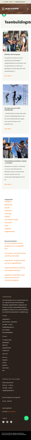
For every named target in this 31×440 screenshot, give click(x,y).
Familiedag (8, 213)
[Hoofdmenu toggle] (27, 9)
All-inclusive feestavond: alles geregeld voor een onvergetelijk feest (14, 246)
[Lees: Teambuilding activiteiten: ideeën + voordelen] (15, 148)
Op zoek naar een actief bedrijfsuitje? (12, 109)
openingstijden (12, 411)
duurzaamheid (14, 312)
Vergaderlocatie (6, 348)
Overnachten (8, 222)
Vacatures (4, 360)
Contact (4, 362)
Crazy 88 (7, 207)
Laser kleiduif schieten (11, 219)
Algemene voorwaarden (18, 433)
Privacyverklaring (6, 434)
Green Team (5, 368)
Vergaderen (8, 228)
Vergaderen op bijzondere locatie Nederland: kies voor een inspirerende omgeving (15, 277)
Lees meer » (8, 76)
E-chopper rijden (7, 340)
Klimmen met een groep (12, 54)
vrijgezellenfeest (13, 305)
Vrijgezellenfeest (10, 231)
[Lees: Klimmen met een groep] (15, 41)
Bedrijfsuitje (8, 204)
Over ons (4, 357)
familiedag (5, 305)
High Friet (4, 345)
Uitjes (6, 225)
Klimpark (7, 216)
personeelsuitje (19, 302)
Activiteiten (8, 201)
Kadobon (4, 365)
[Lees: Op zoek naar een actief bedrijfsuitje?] (15, 95)
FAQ (3, 370)
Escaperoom (8, 210)
